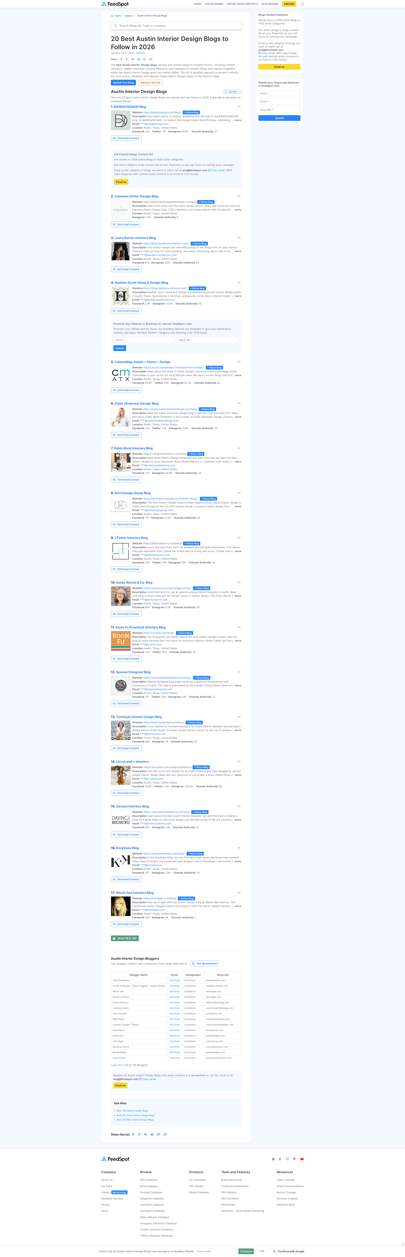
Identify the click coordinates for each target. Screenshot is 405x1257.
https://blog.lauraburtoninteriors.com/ (166, 243)
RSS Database (148, 1179)
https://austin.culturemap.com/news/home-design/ (173, 367)
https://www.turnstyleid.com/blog (163, 722)
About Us (106, 1179)
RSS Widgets (229, 1192)
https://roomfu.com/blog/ (158, 632)
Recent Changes (286, 1192)
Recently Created (287, 1198)
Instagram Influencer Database (158, 1223)
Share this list (120, 1134)
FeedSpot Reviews (112, 1198)
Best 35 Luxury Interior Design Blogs (136, 1115)
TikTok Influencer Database (156, 1235)
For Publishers (197, 1179)
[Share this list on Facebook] (121, 59)
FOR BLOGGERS (214, 3)
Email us (121, 181)
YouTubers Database (152, 1210)
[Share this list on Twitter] (127, 59)
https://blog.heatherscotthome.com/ (165, 288)
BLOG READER (270, 3)
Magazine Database (152, 1198)
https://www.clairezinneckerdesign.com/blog (170, 409)
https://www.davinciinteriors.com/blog (166, 811)
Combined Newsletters (235, 1186)
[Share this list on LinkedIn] (133, 59)
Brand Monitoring (231, 1179)
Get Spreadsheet (207, 963)
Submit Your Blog (123, 82)
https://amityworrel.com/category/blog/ (167, 588)
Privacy (105, 1204)
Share (114, 59)
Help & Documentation (290, 1186)
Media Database (199, 1192)
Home (197, 3)
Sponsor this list (150, 82)
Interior (129, 15)
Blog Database (149, 1186)
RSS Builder (228, 1204)
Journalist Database (152, 1204)
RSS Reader (196, 1186)
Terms (105, 1210)
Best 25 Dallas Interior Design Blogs (135, 1119)
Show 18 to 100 (127, 938)
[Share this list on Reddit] (139, 59)
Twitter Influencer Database (156, 1229)
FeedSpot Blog (285, 1204)
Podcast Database (151, 1192)
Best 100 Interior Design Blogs (132, 1110)
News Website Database (154, 1217)
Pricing (289, 4)
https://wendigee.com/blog (159, 898)
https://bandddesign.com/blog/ (162, 112)
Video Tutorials (286, 1179)
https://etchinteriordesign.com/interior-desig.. (170, 498)
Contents (140, 53)
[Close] (403, 1245)
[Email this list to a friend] (144, 59)
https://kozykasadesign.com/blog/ (163, 853)
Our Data (106, 1186)
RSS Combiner (230, 1198)
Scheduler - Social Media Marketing (242, 1210)
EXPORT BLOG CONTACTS (242, 3)
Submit (119, 348)
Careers (113, 1192)
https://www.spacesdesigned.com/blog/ (167, 677)
